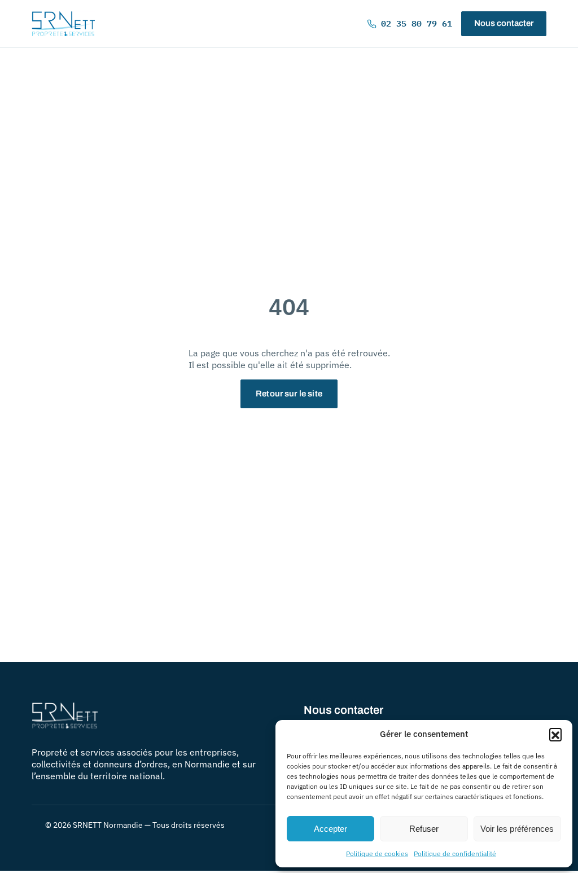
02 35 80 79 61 (416, 23)
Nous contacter (503, 23)
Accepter (330, 828)
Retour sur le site (289, 393)
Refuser (424, 828)
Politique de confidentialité (455, 853)
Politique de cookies (377, 853)
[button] (555, 734)
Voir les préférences (517, 828)
